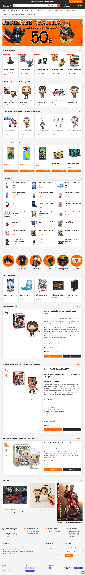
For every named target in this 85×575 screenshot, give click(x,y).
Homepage (48, 548)
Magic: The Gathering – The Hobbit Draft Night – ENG (58, 295)
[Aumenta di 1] (57, 351)
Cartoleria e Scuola (41, 10)
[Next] (82, 65)
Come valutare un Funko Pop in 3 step (41, 510)
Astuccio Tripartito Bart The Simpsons (71, 240)
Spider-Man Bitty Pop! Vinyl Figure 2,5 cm (46, 222)
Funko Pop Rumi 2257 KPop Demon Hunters (26, 131)
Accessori (24, 10)
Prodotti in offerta (78, 50)
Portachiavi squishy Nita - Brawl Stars (19, 202)
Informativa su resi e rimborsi (53, 560)
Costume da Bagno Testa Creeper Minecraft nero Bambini (73, 163)
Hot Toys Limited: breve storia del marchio (69, 522)
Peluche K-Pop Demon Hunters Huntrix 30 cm (9, 131)
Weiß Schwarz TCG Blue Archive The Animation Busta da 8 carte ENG (46, 184)
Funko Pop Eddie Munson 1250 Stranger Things (9, 101)
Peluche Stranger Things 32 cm (58, 101)
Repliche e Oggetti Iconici (18, 14)
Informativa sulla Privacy (52, 554)
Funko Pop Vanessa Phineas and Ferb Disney (46, 231)
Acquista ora (72, 356)
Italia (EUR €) (5, 565)
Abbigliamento (14, 10)
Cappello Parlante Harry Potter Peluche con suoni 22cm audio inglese (9, 71)
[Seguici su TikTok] (33, 568)
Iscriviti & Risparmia (76, 1)
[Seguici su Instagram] (28, 568)
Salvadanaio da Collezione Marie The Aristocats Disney (19, 231)
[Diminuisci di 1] (51, 351)
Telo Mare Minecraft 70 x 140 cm (42, 162)
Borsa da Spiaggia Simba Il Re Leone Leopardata (58, 162)
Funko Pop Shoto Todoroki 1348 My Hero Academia (58, 70)
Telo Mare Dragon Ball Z (9, 162)
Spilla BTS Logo (42, 239)
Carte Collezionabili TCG (69, 10)
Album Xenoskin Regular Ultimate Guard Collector (73, 295)
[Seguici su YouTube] (31, 568)
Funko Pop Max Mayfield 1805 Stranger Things (26, 101)
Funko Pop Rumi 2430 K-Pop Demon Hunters (74, 131)
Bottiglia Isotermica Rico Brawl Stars (46, 193)
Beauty (31, 10)
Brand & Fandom (30, 14)
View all (81, 82)
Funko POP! (5, 10)
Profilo (47, 550)
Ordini (47, 552)
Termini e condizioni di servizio (53, 558)
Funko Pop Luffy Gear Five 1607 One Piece (61, 443)
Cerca (47, 546)
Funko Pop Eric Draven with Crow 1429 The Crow (42, 70)
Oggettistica (5, 14)
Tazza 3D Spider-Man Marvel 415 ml (73, 211)
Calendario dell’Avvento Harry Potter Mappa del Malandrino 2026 (73, 202)
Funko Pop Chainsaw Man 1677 (56, 369)
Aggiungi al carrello (10, 170)
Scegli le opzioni (74, 170)
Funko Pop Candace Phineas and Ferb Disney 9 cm (72, 222)
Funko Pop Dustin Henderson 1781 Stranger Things (42, 101)
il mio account (66, 6)
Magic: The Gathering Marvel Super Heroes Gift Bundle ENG (47, 212)
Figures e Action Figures (54, 10)
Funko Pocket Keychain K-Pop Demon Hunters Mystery (58, 131)
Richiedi (69, 555)
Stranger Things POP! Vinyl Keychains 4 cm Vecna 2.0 (18, 240)
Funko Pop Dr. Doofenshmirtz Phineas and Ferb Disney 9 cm (72, 231)
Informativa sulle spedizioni (52, 556)
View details (80, 306)
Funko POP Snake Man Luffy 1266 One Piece (74, 70)
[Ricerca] (58, 5)
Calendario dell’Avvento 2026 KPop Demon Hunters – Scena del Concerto (46, 203)
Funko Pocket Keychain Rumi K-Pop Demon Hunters (42, 131)
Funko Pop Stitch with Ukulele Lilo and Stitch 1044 (26, 70)
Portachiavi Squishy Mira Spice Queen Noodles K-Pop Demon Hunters (19, 184)
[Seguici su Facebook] (26, 568)
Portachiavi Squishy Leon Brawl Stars (72, 193)
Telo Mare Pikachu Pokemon (26, 162)
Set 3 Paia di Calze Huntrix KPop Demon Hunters (19, 212)
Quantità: (46, 351)
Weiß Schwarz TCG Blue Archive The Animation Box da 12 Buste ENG (72, 184)
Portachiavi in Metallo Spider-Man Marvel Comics (19, 222)
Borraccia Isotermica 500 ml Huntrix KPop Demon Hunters (18, 193)
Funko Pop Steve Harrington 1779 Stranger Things (74, 101)
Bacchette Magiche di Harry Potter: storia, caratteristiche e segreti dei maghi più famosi (14, 512)
